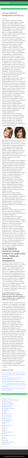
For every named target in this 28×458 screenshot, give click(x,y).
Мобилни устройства (8, 442)
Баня (4, 437)
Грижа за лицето (7, 401)
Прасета (5, 427)
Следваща (4, 367)
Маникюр (5, 440)
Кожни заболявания (8, 403)
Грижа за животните (8, 405)
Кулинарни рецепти (8, 432)
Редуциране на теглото (9, 435)
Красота (5, 428)
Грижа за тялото (7, 413)
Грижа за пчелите (7, 425)
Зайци (4, 430)
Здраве (5, 411)
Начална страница (5, 3)
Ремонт (5, 433)
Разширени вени (7, 406)
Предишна (4, 18)
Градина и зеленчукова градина (11, 399)
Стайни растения (7, 416)
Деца (4, 423)
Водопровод (6, 421)
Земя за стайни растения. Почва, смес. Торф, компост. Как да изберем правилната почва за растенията (13, 374)
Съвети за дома (7, 398)
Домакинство (6, 418)
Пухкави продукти (7, 420)
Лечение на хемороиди (9, 408)
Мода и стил (6, 444)
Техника (5, 438)
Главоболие (6, 410)
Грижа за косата (7, 415)
